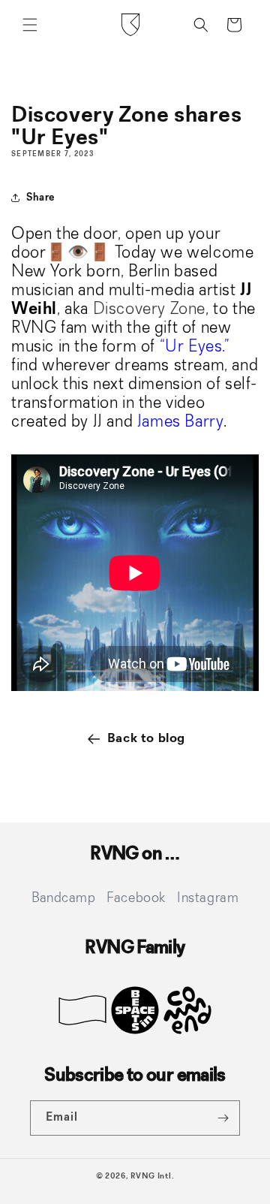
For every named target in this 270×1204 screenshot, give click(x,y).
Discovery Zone (149, 309)
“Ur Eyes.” (195, 347)
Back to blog (146, 738)
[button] (30, 24)
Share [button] (40, 197)
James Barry (180, 422)
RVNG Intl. (152, 1176)
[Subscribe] (222, 1118)
